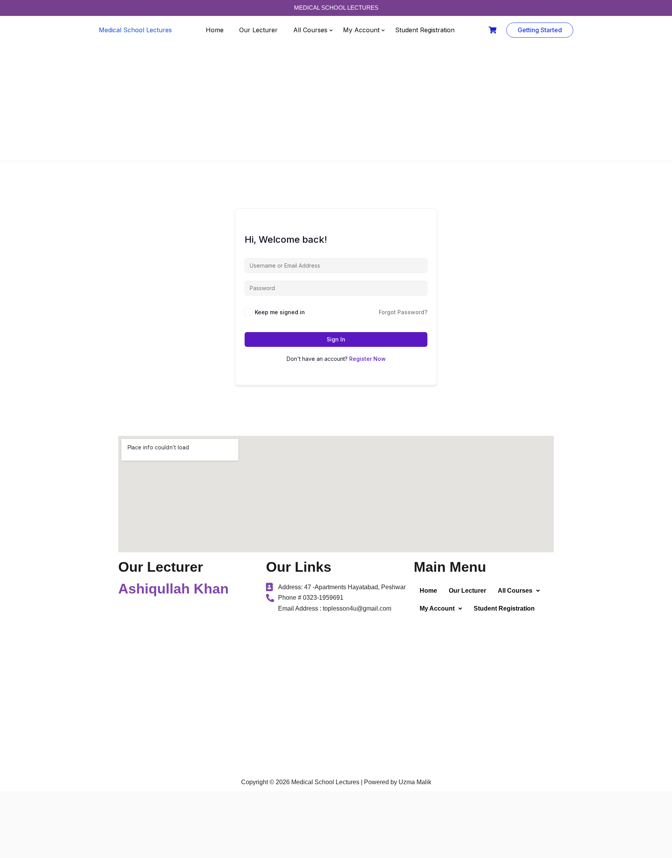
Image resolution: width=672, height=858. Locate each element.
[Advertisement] (336, 102)
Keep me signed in (280, 312)
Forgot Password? (403, 312)
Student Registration (425, 30)
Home (215, 30)
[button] (519, 591)
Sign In (336, 339)
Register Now (367, 358)
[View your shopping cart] (493, 30)
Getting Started (540, 30)
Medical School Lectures (135, 30)
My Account (361, 30)
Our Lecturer (258, 30)
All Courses (310, 30)
